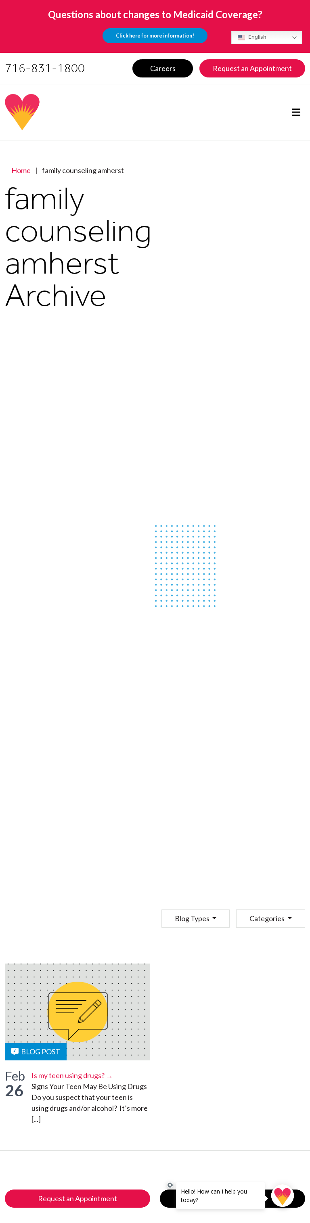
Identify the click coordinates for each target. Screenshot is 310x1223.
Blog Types (193, 918)
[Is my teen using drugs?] (77, 1012)
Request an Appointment (77, 1198)
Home (21, 170)
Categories (267, 918)
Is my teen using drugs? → (72, 1075)
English (256, 36)
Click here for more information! (155, 35)
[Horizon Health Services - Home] (76, 112)
